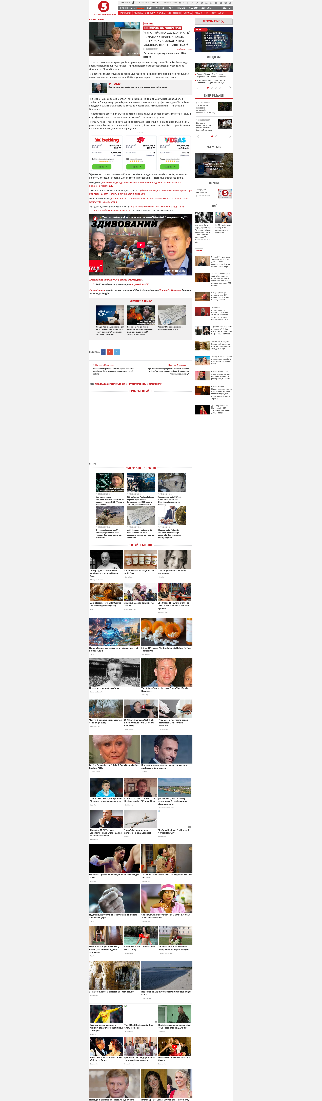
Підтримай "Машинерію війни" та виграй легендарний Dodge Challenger (205, 109)
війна (124, 384)
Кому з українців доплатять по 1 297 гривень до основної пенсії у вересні (220, 296)
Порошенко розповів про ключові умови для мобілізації (137, 87)
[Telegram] (201, 3)
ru (183, 3)
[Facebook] (187, 3)
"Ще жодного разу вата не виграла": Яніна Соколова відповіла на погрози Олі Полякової (221, 330)
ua (180, 3)
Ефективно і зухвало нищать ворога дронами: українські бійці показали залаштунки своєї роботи (113, 371)
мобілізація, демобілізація (108, 384)
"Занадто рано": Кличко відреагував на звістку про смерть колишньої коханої (221, 360)
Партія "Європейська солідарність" (145, 384)
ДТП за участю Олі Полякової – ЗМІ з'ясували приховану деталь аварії (220, 409)
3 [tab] (216, 88)
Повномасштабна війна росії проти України (162, 28)
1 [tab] (208, 88)
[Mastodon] (216, 3)
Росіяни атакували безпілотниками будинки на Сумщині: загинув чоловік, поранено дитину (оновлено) (214, 76)
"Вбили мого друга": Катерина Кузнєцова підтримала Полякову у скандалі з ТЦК (221, 345)
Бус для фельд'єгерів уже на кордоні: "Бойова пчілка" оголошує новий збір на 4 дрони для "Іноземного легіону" (168, 371)
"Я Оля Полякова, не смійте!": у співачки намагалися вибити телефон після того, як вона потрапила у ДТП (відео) (221, 279)
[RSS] (230, 3)
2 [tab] (212, 88)
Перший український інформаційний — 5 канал (103, 8)
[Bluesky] (220, 3)
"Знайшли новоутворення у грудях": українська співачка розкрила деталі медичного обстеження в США (219, 313)
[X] (211, 3)
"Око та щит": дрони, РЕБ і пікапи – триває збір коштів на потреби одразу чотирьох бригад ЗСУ (206, 128)
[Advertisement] (140, 152)
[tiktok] (196, 3)
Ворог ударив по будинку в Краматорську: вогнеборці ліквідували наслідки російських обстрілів (214, 82)
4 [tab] (220, 88)
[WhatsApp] (206, 3)
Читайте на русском (184, 48)
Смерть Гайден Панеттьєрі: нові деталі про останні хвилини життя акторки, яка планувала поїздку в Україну (221, 392)
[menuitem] (123, 8)
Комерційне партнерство (201, 191)
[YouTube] (225, 3)
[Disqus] (140, 430)
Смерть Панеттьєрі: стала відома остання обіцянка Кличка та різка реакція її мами (221, 375)
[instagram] (192, 3)
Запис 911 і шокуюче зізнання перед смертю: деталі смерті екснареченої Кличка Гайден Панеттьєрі (222, 262)
